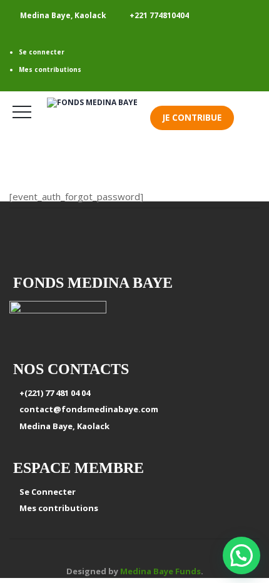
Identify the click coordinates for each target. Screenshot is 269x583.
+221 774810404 (159, 15)
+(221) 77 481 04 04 (53, 392)
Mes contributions (50, 69)
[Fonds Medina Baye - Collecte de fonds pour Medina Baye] (98, 103)
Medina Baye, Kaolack (62, 426)
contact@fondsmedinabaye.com (87, 409)
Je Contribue (192, 117)
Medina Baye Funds (160, 571)
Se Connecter (46, 491)
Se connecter (41, 52)
